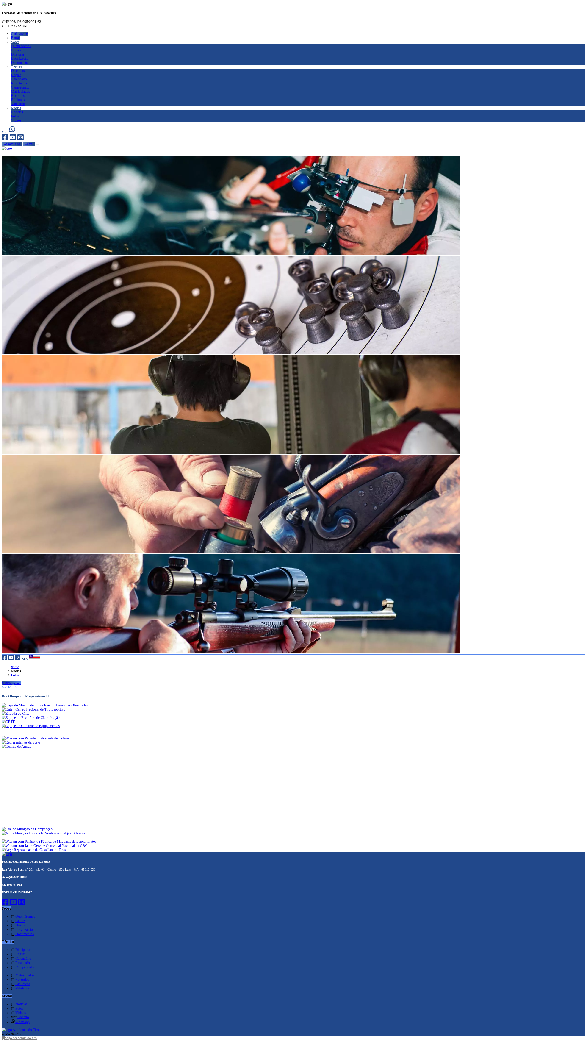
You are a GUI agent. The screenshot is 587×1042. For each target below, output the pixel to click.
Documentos (20, 62)
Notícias (17, 112)
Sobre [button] (15, 42)
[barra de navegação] (37, 144)
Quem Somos (21, 46)
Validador (18, 104)
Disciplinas (19, 71)
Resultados (19, 83)
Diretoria (17, 54)
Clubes (16, 50)
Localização (19, 58)
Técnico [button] (17, 67)
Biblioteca (18, 100)
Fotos (15, 116)
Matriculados (20, 91)
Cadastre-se (19, 34)
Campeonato (20, 87)
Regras (16, 75)
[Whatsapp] (12, 131)
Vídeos (16, 120)
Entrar (15, 38)
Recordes (18, 95)
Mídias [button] (16, 108)
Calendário (19, 79)
